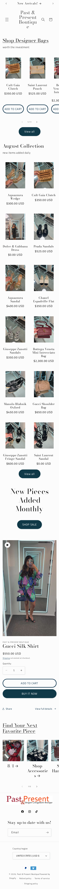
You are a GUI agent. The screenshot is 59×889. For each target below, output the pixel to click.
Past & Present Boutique (28, 874)
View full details (43, 709)
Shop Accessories (37, 770)
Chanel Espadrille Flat (43, 299)
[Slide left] (22, 121)
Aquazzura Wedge (15, 196)
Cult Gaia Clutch (13, 86)
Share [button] (9, 709)
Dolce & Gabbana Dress (15, 248)
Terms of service (42, 878)
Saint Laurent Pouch (37, 86)
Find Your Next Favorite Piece (20, 728)
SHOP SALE (29, 524)
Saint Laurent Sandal (43, 457)
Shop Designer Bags (26, 40)
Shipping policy (31, 883)
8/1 (11, 765)
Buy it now (29, 694)
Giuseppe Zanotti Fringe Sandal (15, 457)
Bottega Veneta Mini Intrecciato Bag (43, 352)
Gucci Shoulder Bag (44, 405)
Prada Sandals (44, 246)
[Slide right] (36, 121)
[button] (7, 19)
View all (29, 131)
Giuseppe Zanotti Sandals (15, 350)
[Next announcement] (53, 3)
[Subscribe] (47, 832)
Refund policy (25, 878)
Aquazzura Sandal (15, 299)
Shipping (6, 658)
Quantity (7, 663)
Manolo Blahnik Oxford (15, 405)
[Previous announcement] (6, 3)
